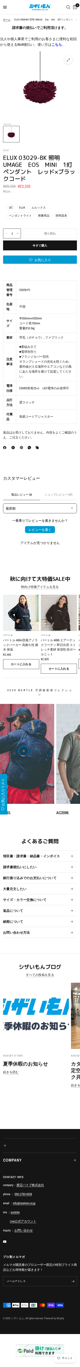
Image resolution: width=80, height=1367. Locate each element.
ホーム (6, 19)
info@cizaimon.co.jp (24, 1203)
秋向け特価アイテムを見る (40, 587)
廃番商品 (43, 215)
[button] (40, 260)
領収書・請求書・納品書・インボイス (31, 856)
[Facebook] (5, 447)
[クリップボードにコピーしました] (37, 447)
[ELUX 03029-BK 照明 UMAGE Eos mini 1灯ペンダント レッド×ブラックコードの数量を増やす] (18, 233)
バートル (8, 635)
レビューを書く (40, 529)
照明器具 (61, 215)
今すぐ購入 (40, 245)
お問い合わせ (23, 1230)
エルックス (38, 207)
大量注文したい (14, 888)
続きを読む (11, 1072)
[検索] (68, 7)
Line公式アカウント (23, 1221)
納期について (13, 921)
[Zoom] (68, 60)
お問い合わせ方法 (16, 932)
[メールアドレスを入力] (73, 1281)
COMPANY (12, 1160)
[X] (13, 447)
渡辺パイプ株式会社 (30, 1185)
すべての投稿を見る (40, 975)
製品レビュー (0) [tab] (21, 494)
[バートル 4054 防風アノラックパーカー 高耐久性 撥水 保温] (21, 613)
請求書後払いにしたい (20, 867)
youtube (15, 1212)
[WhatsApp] (30, 447)
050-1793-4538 (23, 1194)
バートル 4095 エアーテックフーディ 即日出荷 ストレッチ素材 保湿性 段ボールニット (58, 647)
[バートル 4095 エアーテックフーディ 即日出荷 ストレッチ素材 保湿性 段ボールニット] (59, 613)
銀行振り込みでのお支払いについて (30, 878)
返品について (13, 910)
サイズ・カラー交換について (25, 899)
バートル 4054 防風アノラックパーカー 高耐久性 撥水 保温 (20, 645)
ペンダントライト (20, 215)
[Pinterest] (22, 447)
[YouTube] (7, 1241)
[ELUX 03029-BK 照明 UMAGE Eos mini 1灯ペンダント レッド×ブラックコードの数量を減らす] (6, 233)
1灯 (11, 207)
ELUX (22, 207)
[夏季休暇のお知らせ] (36, 1016)
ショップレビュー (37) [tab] (58, 494)
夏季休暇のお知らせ (25, 1063)
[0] (74, 7)
